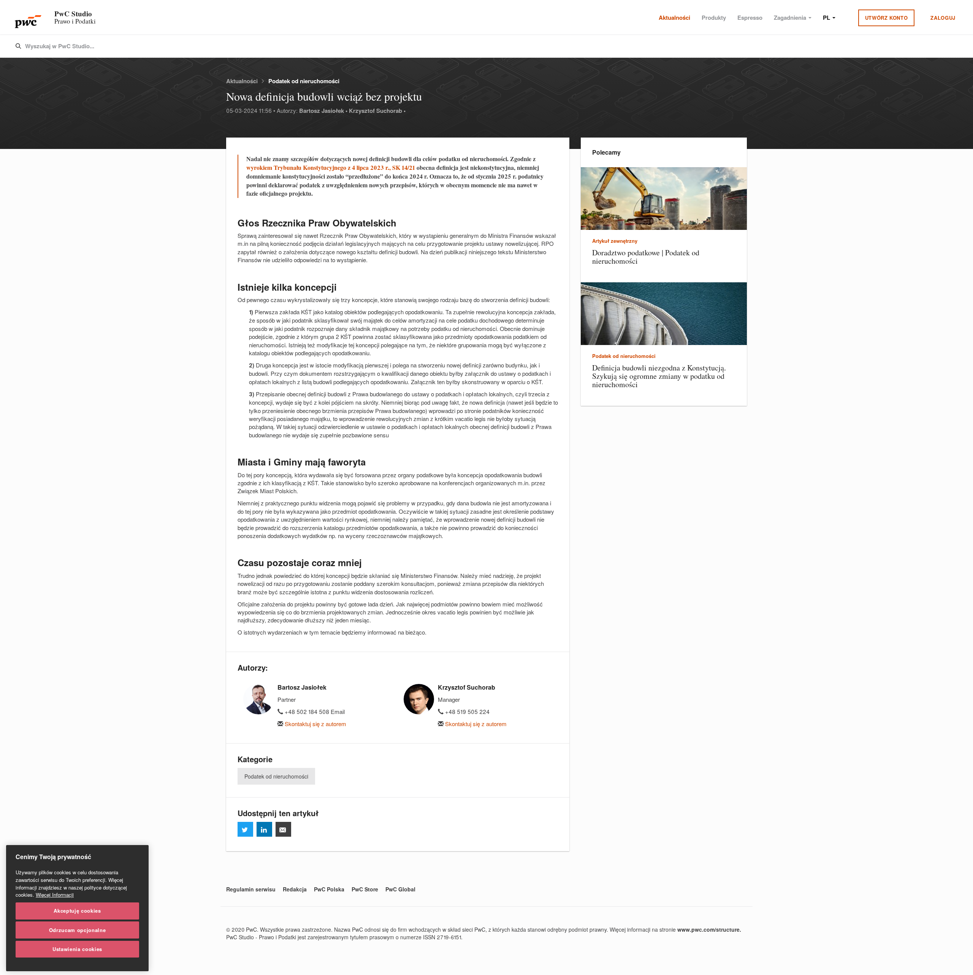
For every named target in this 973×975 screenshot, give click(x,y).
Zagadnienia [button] (791, 17)
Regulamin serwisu (251, 889)
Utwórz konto (886, 17)
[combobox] (470, 46)
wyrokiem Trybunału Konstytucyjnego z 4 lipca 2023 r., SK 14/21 (330, 167)
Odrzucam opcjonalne (77, 929)
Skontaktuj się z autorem (314, 724)
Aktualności (674, 17)
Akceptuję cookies (77, 910)
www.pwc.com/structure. (709, 929)
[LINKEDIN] (264, 829)
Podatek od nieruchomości (303, 81)
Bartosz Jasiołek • (323, 110)
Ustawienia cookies (77, 949)
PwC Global (400, 889)
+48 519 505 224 (467, 711)
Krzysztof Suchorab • (377, 110)
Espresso (749, 17)
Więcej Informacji (55, 894)
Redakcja (295, 889)
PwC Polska (329, 889)
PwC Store (365, 889)
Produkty (714, 17)
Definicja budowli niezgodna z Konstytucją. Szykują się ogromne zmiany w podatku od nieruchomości (659, 375)
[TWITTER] (245, 829)
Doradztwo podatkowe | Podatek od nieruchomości (645, 256)
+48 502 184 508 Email (314, 711)
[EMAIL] (283, 829)
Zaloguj (943, 17)
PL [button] (827, 17)
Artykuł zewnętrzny (614, 240)
